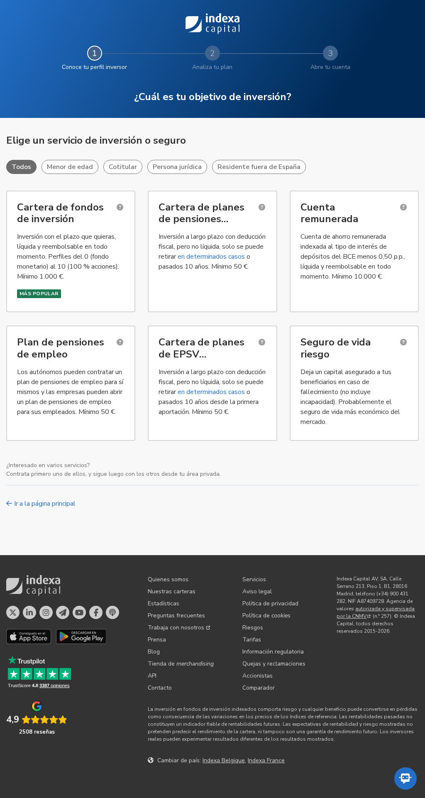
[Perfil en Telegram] (62, 612)
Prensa (157, 640)
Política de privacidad (270, 603)
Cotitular (123, 166)
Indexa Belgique (224, 760)
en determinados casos (211, 256)
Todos (21, 166)
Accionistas (257, 676)
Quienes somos (168, 579)
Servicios (254, 579)
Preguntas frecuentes (176, 615)
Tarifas (251, 640)
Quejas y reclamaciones (273, 664)
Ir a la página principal (45, 503)
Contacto (160, 688)
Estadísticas (163, 603)
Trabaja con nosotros (176, 628)
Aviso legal (257, 591)
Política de (266, 615)
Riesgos (252, 628)
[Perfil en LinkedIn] (29, 612)
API (152, 676)
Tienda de (181, 664)
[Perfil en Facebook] (96, 612)
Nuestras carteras (171, 591)
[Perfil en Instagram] (46, 612)
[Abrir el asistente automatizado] (405, 778)
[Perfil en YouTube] (79, 612)
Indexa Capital (212, 23)
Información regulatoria (273, 652)
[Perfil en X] (13, 612)
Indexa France (266, 760)
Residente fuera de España (258, 166)
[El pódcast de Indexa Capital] (112, 612)
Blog (154, 652)
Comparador (258, 688)
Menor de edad (70, 166)
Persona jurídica (177, 166)
